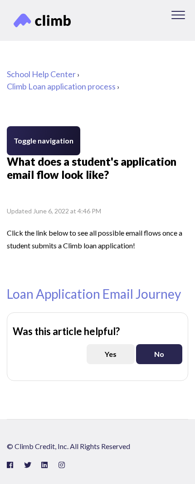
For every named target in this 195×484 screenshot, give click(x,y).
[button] (178, 15)
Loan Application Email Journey (94, 293)
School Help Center (41, 74)
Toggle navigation (43, 140)
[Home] (42, 20)
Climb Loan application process (61, 86)
